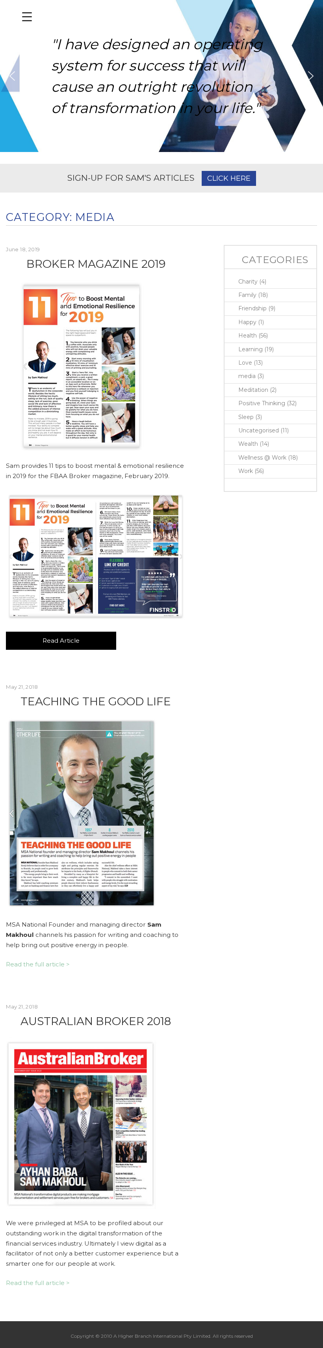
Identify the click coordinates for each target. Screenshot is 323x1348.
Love (245, 362)
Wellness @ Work (262, 457)
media (247, 376)
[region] (161, 76)
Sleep (246, 417)
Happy (247, 322)
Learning (250, 349)
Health (247, 335)
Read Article (61, 640)
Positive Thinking (261, 403)
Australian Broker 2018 (95, 1021)
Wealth (248, 443)
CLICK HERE (229, 178)
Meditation (253, 389)
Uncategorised (258, 430)
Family (247, 295)
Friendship (252, 308)
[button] (12, 76)
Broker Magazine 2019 (95, 264)
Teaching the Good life (95, 701)
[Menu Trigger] (27, 17)
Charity (248, 281)
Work (245, 471)
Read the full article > (38, 964)
